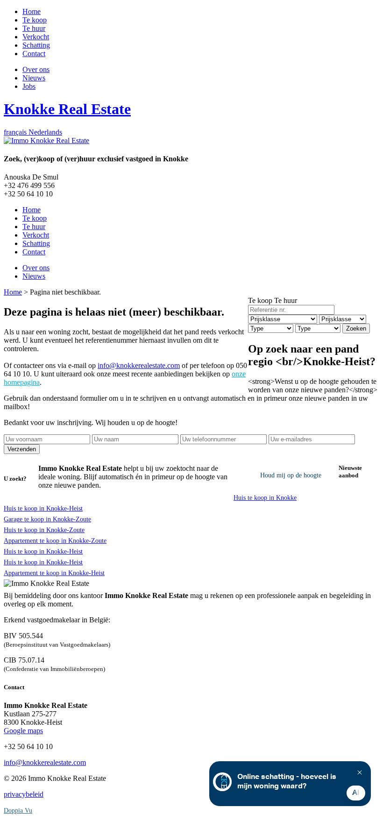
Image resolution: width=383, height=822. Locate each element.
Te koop (260, 300)
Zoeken (356, 328)
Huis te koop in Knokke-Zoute (44, 530)
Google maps (23, 731)
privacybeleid (23, 794)
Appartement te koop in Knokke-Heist (54, 573)
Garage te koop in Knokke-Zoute (47, 519)
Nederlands (45, 132)
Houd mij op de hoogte (290, 475)
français (16, 132)
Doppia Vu (18, 810)
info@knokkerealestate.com (139, 365)
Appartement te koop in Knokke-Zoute (55, 540)
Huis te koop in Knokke (265, 497)
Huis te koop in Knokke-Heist (43, 508)
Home (13, 292)
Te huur (285, 300)
